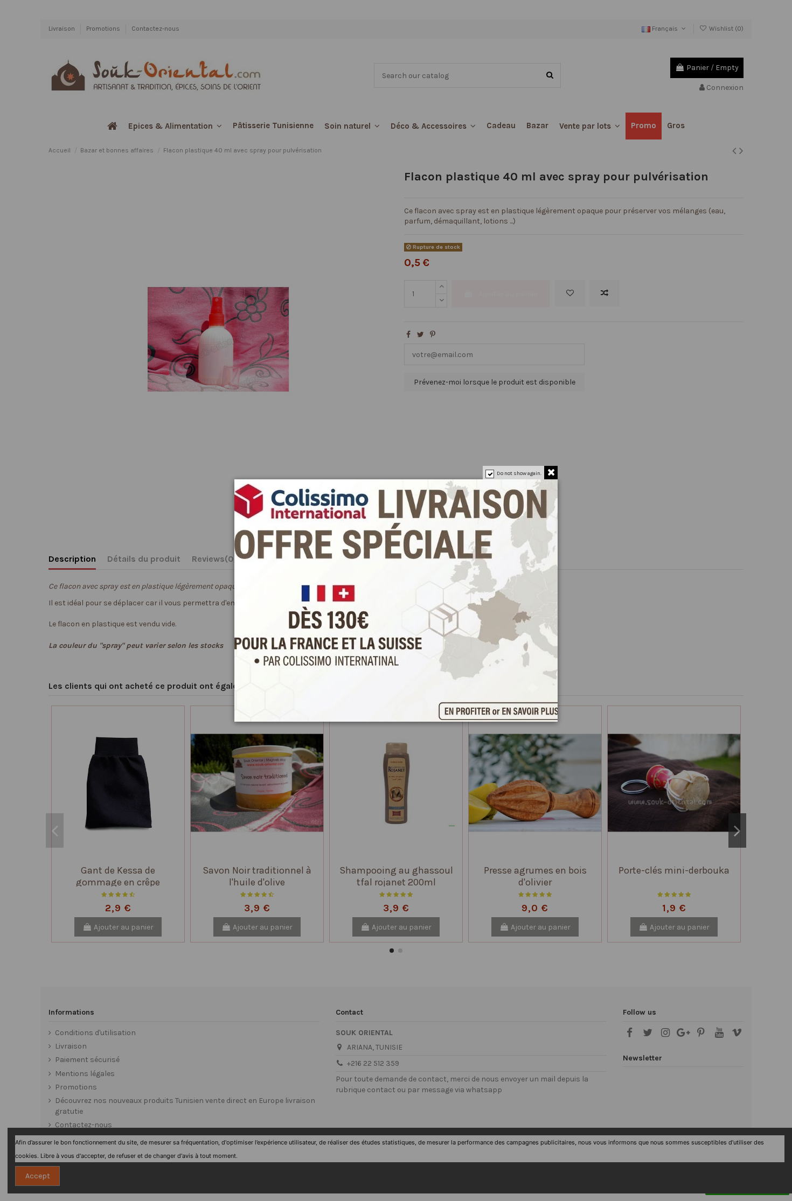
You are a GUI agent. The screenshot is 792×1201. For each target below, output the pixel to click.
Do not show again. (519, 473)
